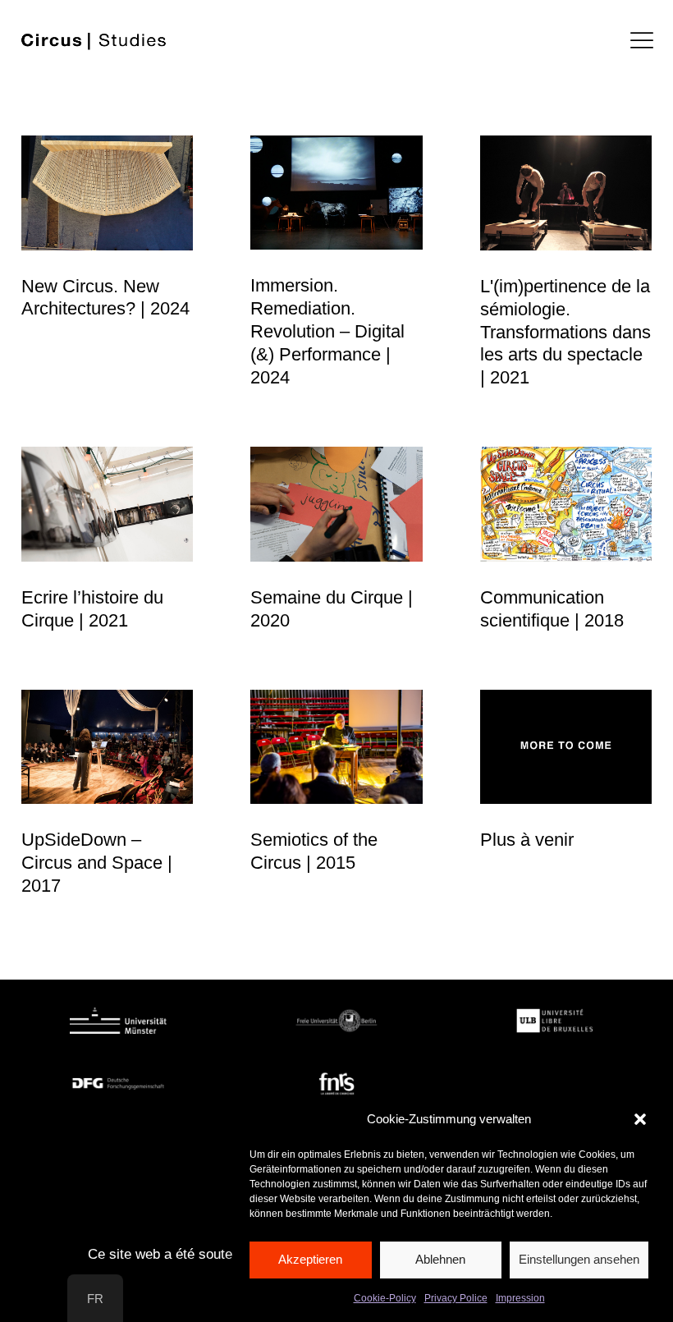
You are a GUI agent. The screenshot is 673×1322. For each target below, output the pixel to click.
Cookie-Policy (385, 1298)
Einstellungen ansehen (579, 1259)
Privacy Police (456, 1298)
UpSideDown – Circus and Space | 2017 (96, 862)
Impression (520, 1298)
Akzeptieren (310, 1259)
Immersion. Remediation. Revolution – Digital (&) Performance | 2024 (327, 331)
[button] (640, 1119)
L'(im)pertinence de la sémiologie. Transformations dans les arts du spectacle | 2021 (565, 332)
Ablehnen (440, 1259)
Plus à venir (527, 839)
